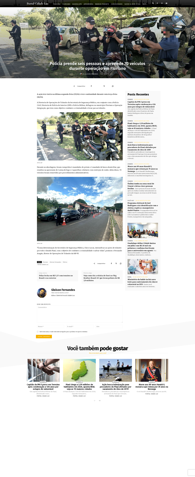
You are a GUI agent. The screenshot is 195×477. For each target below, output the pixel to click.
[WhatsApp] (121, 263)
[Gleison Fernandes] (81, 74)
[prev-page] (95, 401)
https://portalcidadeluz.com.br (60, 292)
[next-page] (100, 401)
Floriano (45, 262)
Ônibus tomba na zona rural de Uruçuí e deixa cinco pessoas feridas (141, 186)
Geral (130, 277)
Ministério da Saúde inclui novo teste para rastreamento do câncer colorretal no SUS (143, 281)
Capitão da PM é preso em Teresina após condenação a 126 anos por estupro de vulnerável (141, 104)
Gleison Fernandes (91, 74)
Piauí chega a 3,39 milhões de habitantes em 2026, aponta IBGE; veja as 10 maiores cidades (142, 125)
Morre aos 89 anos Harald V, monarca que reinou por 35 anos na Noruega (143, 168)
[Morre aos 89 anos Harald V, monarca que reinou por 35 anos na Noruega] (151, 370)
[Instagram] (162, 3)
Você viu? (131, 200)
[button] (153, 3)
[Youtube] (166, 3)
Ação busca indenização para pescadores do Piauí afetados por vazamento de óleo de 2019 (142, 147)
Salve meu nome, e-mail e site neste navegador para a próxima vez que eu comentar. (64, 331)
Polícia (65, 262)
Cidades (130, 99)
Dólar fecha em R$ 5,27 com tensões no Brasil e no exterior (56, 277)
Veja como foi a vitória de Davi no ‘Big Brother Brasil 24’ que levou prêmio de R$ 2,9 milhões (102, 278)
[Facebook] (157, 3)
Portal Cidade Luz (43, 264)
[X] (116, 263)
